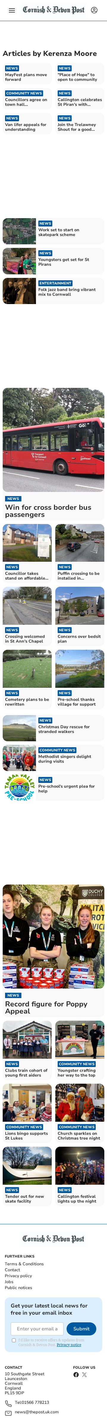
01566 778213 (35, 1402)
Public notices (18, 1288)
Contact (12, 1270)
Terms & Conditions (24, 1264)
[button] (12, 10)
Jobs (9, 1282)
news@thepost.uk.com (37, 1412)
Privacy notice (69, 1345)
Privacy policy (18, 1276)
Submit (81, 1329)
